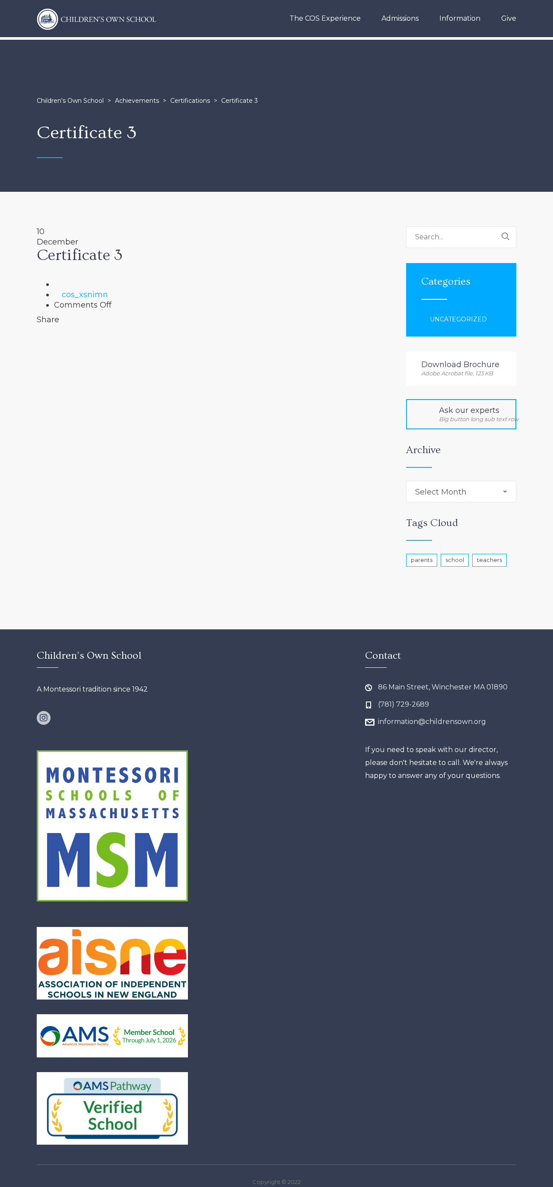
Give (508, 18)
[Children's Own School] (97, 18)
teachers (489, 559)
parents (421, 559)
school (454, 559)
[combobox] (461, 491)
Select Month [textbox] (441, 492)
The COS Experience (325, 18)
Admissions (400, 18)
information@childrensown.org (432, 721)
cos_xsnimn (85, 294)
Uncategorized (458, 319)
